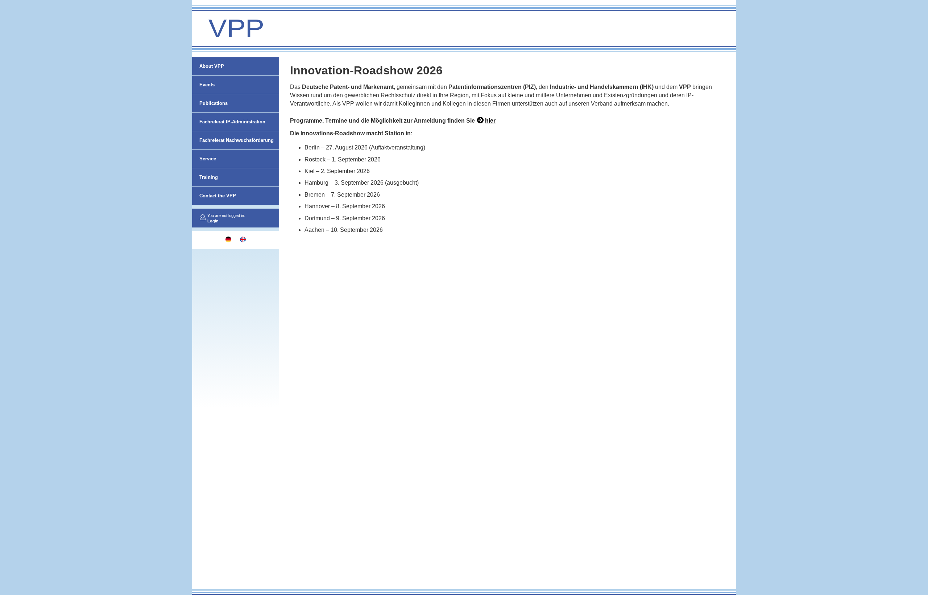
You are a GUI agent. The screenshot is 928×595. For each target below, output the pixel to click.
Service (207, 158)
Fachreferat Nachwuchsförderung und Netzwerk (236, 149)
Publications (213, 103)
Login (213, 221)
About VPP (211, 66)
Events (207, 84)
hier (490, 121)
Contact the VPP (217, 195)
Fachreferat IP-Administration (232, 121)
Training (208, 177)
